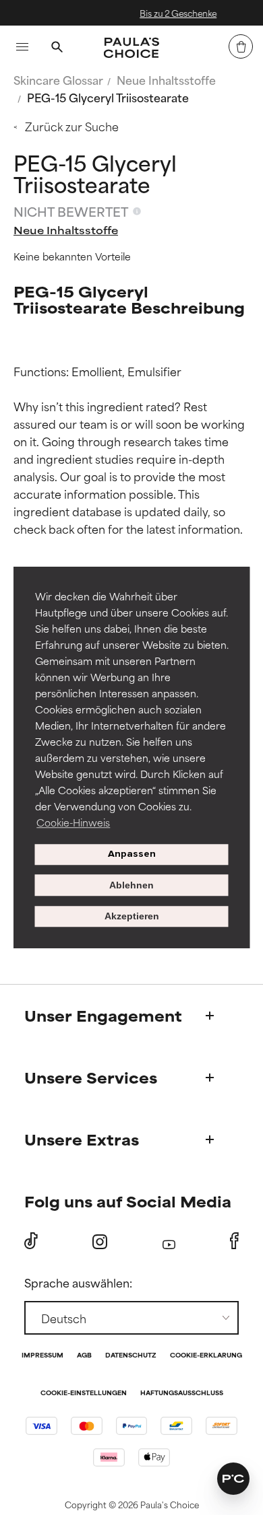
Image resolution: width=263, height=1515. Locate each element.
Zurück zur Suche (72, 126)
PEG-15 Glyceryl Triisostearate (108, 97)
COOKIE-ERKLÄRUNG (206, 1356)
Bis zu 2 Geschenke (165, 13)
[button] (233, 1479)
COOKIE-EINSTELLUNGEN (83, 1393)
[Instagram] (99, 1241)
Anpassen (132, 854)
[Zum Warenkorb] (241, 46)
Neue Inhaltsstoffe (166, 79)
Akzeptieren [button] (132, 916)
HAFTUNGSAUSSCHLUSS (181, 1393)
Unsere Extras (81, 1139)
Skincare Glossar (58, 79)
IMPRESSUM (42, 1356)
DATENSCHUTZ (130, 1356)
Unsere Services (90, 1077)
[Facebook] (234, 1241)
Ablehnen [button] (131, 885)
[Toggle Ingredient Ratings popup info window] (137, 211)
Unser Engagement (103, 1015)
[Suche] (56, 48)
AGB (84, 1356)
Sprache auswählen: (78, 1282)
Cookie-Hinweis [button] (73, 822)
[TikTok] (31, 1241)
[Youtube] (169, 1241)
